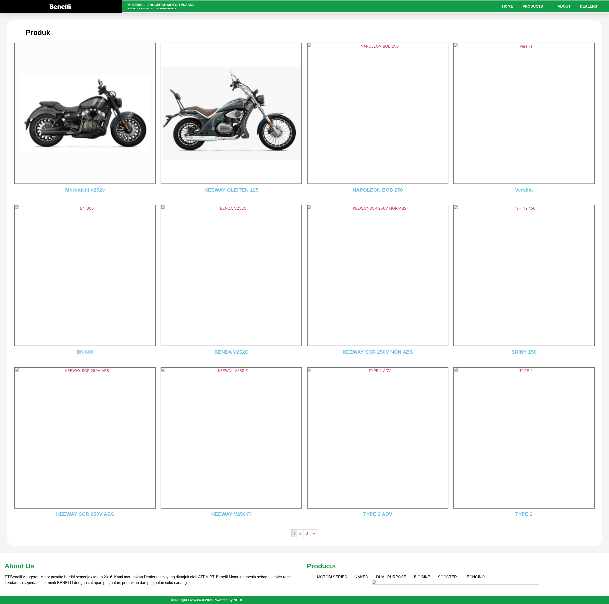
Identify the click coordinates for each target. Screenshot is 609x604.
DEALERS (588, 6)
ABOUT (564, 6)
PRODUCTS (533, 6)
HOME (507, 6)
